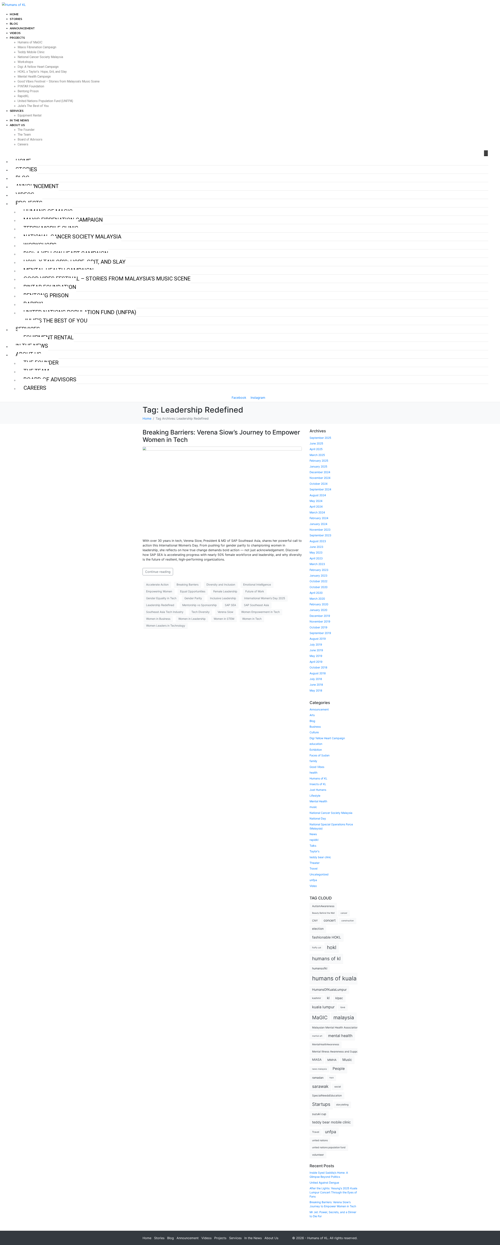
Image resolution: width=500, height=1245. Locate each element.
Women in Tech (252, 618)
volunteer (318, 1154)
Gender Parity (193, 598)
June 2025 (316, 443)
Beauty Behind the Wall (323, 913)
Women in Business (158, 618)
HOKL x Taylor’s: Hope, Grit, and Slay (42, 71)
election (318, 929)
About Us (17, 125)
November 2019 (320, 621)
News (313, 834)
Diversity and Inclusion (220, 584)
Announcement (22, 28)
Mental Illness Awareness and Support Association (343, 1051)
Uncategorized (319, 874)
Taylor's (314, 851)
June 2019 (316, 650)
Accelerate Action (157, 584)
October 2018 (318, 667)
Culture (314, 732)
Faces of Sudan (319, 755)
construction (347, 920)
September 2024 (320, 489)
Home (14, 14)
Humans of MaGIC (30, 42)
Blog (14, 23)
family (313, 761)
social (337, 1086)
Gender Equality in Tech (161, 598)
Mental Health (318, 801)
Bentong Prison (28, 91)
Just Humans (318, 789)
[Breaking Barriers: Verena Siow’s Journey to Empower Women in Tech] (222, 491)
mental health (340, 1035)
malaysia (343, 1017)
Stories (16, 19)
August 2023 (318, 541)
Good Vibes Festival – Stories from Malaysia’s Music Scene (59, 81)
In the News (19, 120)
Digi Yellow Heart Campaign (327, 738)
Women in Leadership (192, 618)
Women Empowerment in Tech (260, 612)
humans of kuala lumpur (344, 978)
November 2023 (320, 529)
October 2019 (318, 627)
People (339, 1068)
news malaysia (319, 1069)
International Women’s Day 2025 (264, 598)
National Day (318, 818)
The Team (24, 134)
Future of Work (254, 591)
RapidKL (23, 96)
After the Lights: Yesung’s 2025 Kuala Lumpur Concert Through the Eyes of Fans (333, 1192)
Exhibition (316, 749)
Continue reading (158, 572)
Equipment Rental (29, 115)
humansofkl (319, 968)
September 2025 (320, 437)
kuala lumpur (323, 1007)
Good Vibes (317, 766)
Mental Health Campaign (34, 76)
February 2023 (319, 569)
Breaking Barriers (187, 584)
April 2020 (316, 592)
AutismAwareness (323, 906)
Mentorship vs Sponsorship (199, 605)
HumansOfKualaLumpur (329, 990)
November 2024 (320, 477)
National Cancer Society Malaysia (40, 57)
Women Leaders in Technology (165, 625)
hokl (331, 947)
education (316, 743)
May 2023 (316, 552)
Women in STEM (224, 618)
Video (313, 886)
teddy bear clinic (320, 857)
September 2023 (320, 535)
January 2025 (318, 466)
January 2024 (318, 524)
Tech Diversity (200, 612)
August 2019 (318, 638)
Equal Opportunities (192, 591)
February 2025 (319, 460)
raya (331, 1077)
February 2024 (319, 518)
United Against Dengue (324, 1182)
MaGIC (320, 1017)
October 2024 (319, 483)
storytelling (342, 1104)
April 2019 (316, 661)
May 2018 (316, 690)
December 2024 (320, 472)
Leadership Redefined (160, 605)
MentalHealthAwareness (325, 1044)
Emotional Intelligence (257, 584)
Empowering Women (159, 591)
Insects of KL (318, 784)
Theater (315, 862)
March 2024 (317, 512)
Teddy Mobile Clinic (31, 52)
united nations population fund (329, 1147)
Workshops (25, 62)
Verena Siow (225, 612)
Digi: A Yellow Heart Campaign (38, 67)
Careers (23, 144)
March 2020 (317, 598)
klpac (339, 998)
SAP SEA (230, 605)
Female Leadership (225, 591)
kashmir (316, 998)
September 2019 (320, 633)
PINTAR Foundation (31, 86)
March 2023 (317, 564)
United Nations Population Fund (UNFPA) (45, 101)
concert (330, 920)
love (342, 1007)
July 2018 (316, 679)
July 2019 (316, 644)
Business (315, 726)
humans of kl (326, 958)
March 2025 (317, 455)
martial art (317, 1036)
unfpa (313, 880)
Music (347, 1060)
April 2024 (316, 506)
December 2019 (320, 615)
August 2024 (318, 495)
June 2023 (316, 546)
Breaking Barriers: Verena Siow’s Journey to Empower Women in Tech (221, 435)
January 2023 (318, 575)
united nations (320, 1140)
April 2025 (316, 449)
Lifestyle (315, 795)
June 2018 (316, 684)
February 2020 (319, 604)
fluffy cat (316, 947)
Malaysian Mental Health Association (335, 1027)
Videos (15, 33)
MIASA (316, 1059)
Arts (312, 715)
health (313, 772)
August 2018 (318, 673)
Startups (321, 1104)
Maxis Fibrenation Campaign (37, 47)
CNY (315, 920)
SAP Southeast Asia (256, 605)
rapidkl (314, 839)
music (313, 807)
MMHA (332, 1059)
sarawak (320, 1086)
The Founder (26, 130)
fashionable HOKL (326, 937)
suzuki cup (319, 1114)
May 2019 (316, 655)
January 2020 (318, 610)
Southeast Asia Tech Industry (164, 612)
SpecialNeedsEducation (327, 1095)
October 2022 (318, 581)
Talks (313, 845)
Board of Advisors (30, 139)
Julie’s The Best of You (33, 106)
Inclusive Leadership (223, 598)
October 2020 (319, 587)
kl (328, 998)
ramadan (317, 1077)
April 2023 (316, 558)
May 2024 (316, 500)
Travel (313, 868)
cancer (344, 913)
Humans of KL (318, 778)
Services (16, 111)
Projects (17, 37)
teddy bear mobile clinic (331, 1122)
